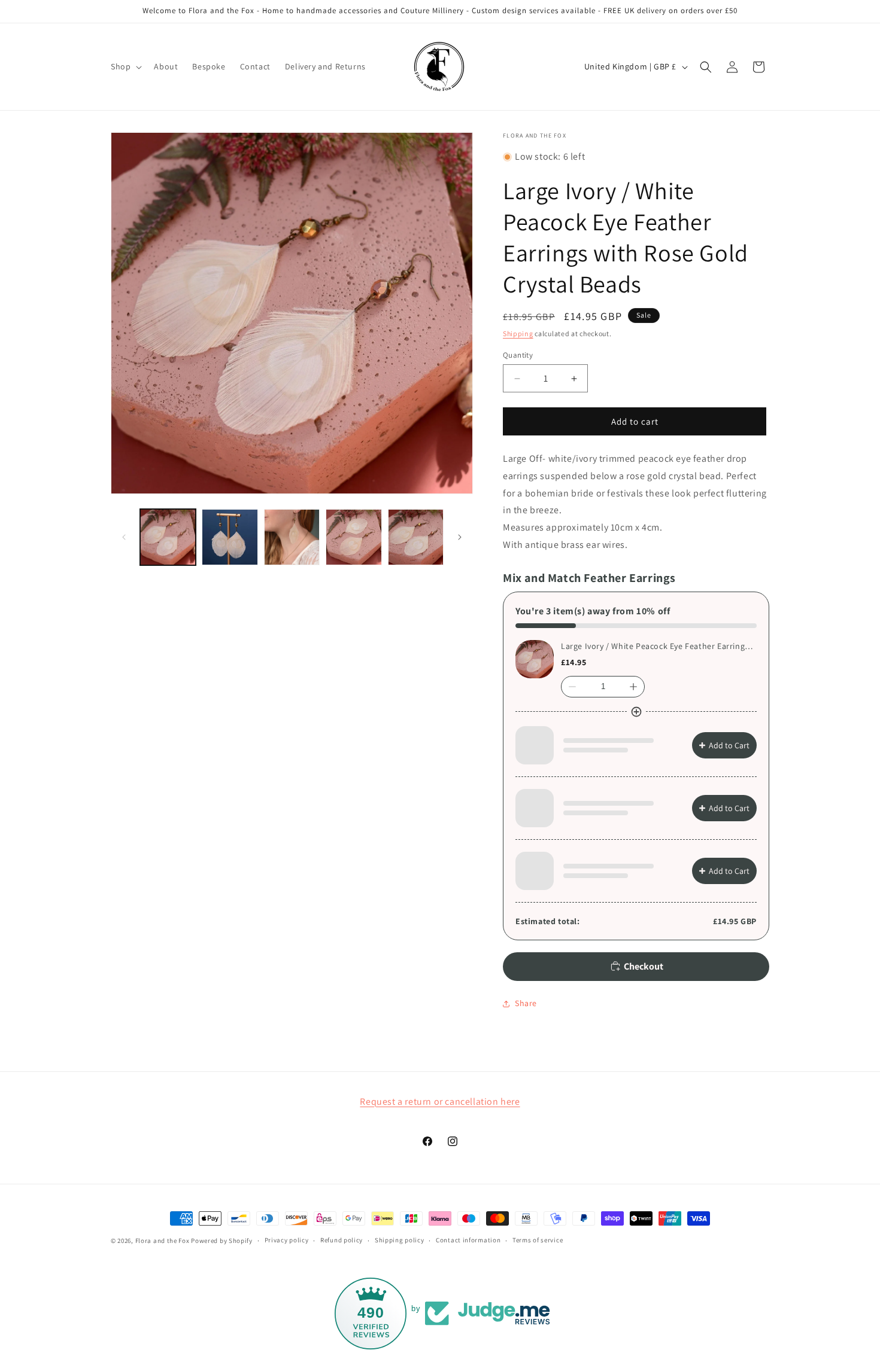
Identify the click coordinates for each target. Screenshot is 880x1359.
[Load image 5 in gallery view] (416, 537)
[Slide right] (460, 537)
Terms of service (537, 1240)
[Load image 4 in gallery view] (353, 537)
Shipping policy (399, 1240)
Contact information (468, 1240)
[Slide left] (124, 537)
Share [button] (526, 1003)
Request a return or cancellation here (440, 1101)
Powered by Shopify (222, 1240)
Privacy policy (287, 1240)
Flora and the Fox (162, 1240)
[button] (125, 66)
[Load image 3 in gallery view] (292, 537)
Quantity (518, 355)
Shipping (518, 333)
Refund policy (341, 1240)
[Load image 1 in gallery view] (168, 537)
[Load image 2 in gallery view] (229, 537)
